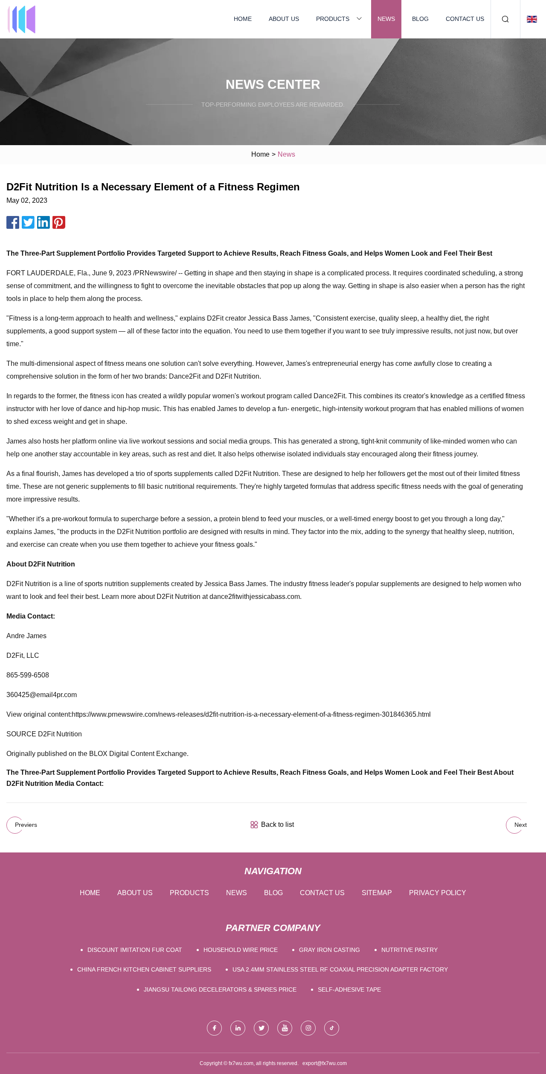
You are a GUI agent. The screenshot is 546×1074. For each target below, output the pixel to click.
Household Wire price (240, 949)
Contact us (465, 18)
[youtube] (284, 1028)
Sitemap (377, 892)
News (386, 18)
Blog (420, 18)
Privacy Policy (437, 892)
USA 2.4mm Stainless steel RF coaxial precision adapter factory (340, 969)
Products (332, 18)
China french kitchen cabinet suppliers (144, 969)
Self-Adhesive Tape (349, 989)
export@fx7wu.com (324, 1063)
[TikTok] (331, 1028)
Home (243, 18)
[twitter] (261, 1028)
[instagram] (308, 1028)
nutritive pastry (409, 949)
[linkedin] (237, 1028)
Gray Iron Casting (329, 949)
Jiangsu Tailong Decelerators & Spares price (220, 989)
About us (284, 18)
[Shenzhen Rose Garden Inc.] (21, 19)
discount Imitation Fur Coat (134, 949)
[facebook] (214, 1028)
